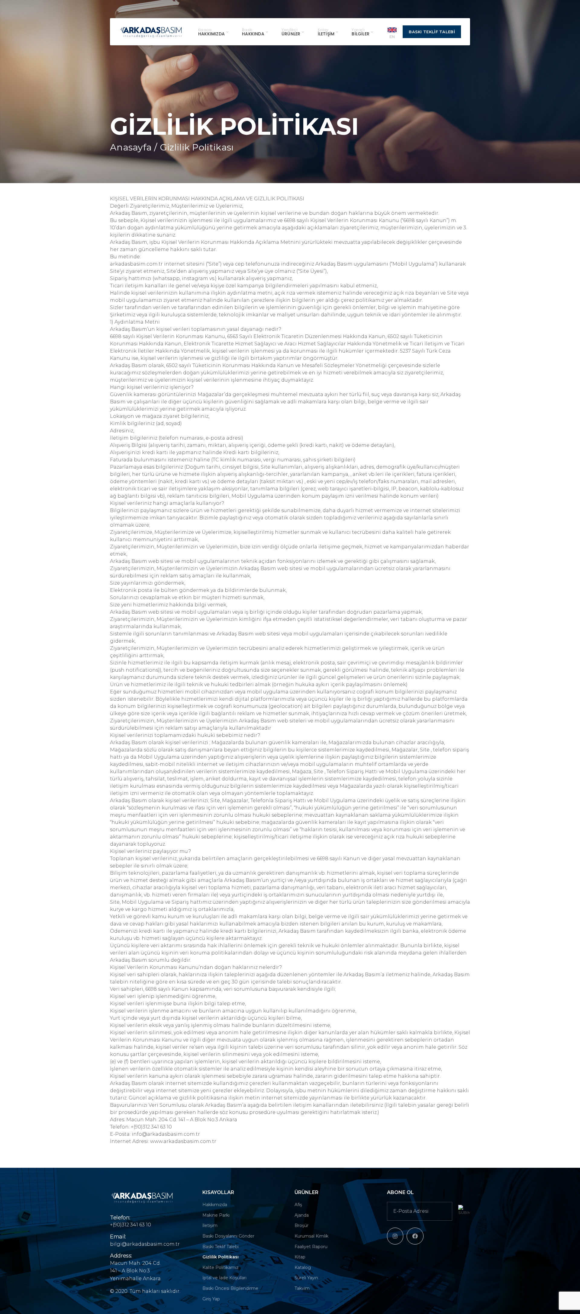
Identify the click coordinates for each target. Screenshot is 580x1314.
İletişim (210, 1225)
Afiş (298, 1204)
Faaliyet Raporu (311, 1246)
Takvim (302, 1288)
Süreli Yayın (306, 1277)
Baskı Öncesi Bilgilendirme (230, 1288)
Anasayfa (131, 147)
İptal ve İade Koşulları (224, 1277)
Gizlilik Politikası (220, 1257)
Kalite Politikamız (220, 1267)
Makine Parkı (216, 1215)
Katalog (303, 1267)
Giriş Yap (211, 1299)
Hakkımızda (214, 1204)
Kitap (300, 1257)
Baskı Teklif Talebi (432, 31)
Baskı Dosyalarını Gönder (228, 1236)
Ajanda (302, 1215)
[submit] (464, 1210)
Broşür (301, 1225)
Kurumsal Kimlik (311, 1236)
